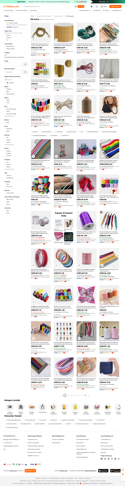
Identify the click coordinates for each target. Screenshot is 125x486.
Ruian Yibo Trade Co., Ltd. (106, 167)
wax (82, 131)
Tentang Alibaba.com (9, 436)
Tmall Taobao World (54, 478)
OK (25, 64)
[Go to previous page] (61, 395)
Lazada (62, 478)
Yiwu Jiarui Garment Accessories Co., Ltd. (109, 203)
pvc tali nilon (54, 135)
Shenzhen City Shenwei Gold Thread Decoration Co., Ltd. (41, 53)
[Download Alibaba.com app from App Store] (103, 470)
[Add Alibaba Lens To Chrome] (30, 470)
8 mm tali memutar (11, 423)
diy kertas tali (65, 135)
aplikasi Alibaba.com (91, 470)
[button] (76, 6)
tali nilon (69, 423)
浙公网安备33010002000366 (90, 483)
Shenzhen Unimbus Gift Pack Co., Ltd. (64, 88)
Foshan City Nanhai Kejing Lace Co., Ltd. (86, 89)
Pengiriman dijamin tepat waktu (36, 446)
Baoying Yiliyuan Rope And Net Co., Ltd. (64, 125)
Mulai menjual (104, 442)
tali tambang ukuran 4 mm (82, 423)
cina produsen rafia (30, 420)
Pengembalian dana (81, 449)
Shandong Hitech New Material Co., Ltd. (41, 203)
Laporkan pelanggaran (82, 457)
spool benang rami (47, 131)
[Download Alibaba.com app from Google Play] (116, 470)
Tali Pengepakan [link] (69, 16)
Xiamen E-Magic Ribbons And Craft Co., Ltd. (109, 125)
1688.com (45, 478)
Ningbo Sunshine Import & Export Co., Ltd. (86, 276)
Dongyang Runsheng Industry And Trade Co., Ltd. (41, 125)
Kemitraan (103, 452)
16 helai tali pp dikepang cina (14, 420)
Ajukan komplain (80, 446)
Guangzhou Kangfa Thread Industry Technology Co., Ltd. (64, 316)
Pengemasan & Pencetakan (44, 16)
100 (85, 395)
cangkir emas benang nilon (68, 420)
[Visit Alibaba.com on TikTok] (119, 459)
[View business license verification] (78, 483)
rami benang (59, 131)
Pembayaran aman (32, 439)
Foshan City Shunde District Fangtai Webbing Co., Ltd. (109, 313)
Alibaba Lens (13, 470)
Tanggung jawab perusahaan (10, 446)
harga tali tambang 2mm (99, 423)
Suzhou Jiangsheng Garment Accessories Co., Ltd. (64, 205)
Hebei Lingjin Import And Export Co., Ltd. (86, 51)
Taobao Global (69, 478)
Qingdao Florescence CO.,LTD (107, 89)
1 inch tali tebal (100, 420)
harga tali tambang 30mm (55, 423)
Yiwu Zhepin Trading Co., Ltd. (61, 351)
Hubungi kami (80, 442)
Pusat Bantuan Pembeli (82, 439)
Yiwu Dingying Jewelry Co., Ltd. (62, 279)
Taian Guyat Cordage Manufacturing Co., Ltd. (64, 167)
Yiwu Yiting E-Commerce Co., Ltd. (85, 169)
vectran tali (54, 420)
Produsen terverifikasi (58, 439)
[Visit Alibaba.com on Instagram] (112, 459)
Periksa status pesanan (107, 446)
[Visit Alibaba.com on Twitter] (108, 459)
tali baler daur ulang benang (109, 131)
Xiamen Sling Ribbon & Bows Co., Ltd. (109, 240)
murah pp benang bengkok (86, 420)
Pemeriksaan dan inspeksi (34, 452)
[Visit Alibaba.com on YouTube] (115, 459)
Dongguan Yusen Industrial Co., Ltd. (40, 167)
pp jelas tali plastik (40, 423)
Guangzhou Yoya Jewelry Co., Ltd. (108, 52)
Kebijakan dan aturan (33, 455)
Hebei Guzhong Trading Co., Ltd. (39, 87)
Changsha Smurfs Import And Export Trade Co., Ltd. (41, 276)
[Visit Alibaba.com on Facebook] (102, 459)
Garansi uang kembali (33, 442)
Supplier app (64, 470)
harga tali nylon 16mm (12, 427)
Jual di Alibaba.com (106, 439)
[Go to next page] (88, 395)
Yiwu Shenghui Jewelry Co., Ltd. (39, 242)
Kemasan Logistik (58, 16)
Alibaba (32, 16)
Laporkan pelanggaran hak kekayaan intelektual (85, 453)
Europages (87, 478)
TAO (76, 478)
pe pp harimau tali (71, 131)
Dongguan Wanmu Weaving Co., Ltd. (63, 51)
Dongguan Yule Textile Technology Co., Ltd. (86, 123)
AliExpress (38, 478)
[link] (123, 470)
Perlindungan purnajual (34, 449)
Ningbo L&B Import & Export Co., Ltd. (109, 278)
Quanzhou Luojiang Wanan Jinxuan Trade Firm (86, 204)
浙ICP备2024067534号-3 (106, 483)
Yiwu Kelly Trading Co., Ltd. (83, 315)
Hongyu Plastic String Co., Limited (86, 240)
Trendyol (80, 478)
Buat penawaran (56, 442)
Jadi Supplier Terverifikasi (107, 449)
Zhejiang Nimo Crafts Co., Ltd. (39, 315)
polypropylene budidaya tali (39, 135)
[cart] (97, 6)
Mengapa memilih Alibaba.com (11, 439)
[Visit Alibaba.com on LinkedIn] (105, 459)
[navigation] (16, 206)
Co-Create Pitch (7, 442)
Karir (4, 449)
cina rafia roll (43, 420)
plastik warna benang (93, 131)
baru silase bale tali (26, 423)
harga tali (35, 131)
